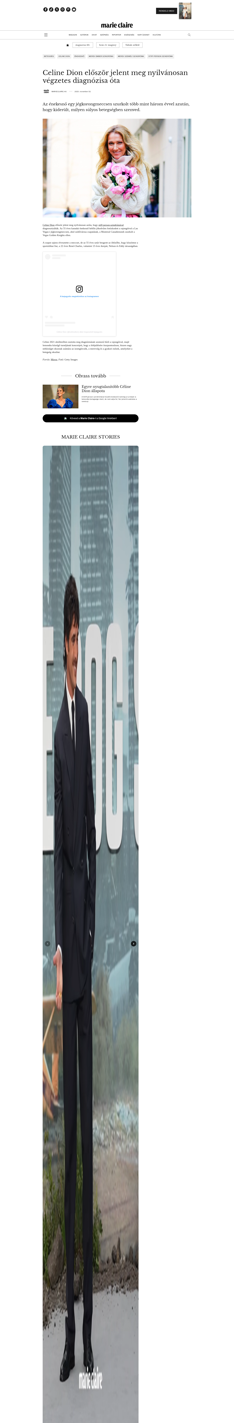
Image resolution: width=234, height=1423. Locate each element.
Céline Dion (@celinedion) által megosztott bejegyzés (79, 332)
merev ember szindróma (101, 56)
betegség (49, 56)
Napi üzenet (144, 35)
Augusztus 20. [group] (82, 45)
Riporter (116, 35)
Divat (94, 35)
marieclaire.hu (59, 91)
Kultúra (157, 35)
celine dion (64, 56)
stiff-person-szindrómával (111, 225)
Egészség (129, 35)
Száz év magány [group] (107, 45)
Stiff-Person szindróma (161, 56)
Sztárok (84, 35)
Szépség (104, 35)
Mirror (54, 359)
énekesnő (79, 56)
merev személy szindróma (131, 56)
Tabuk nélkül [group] (132, 45)
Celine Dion (49, 225)
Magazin (73, 35)
